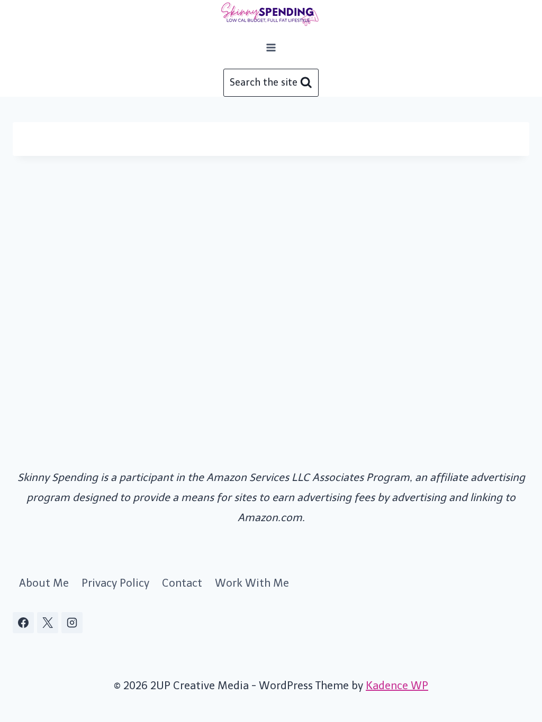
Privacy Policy (115, 583)
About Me (44, 583)
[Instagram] (72, 622)
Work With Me (252, 583)
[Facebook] (23, 622)
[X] (47, 622)
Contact (182, 583)
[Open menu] (271, 47)
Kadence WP (397, 685)
